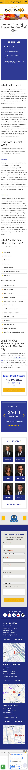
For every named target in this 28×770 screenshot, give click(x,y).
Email (6, 557)
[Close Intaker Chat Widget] (26, 751)
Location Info (18, 639)
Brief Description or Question (11, 587)
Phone (7, 565)
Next (24, 415)
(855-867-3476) (14, 383)
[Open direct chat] (24, 751)
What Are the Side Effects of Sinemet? (12, 56)
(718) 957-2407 (11, 715)
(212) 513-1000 (11, 674)
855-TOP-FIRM (14, 379)
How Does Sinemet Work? (11, 51)
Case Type (8, 550)
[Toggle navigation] (25, 2)
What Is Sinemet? (9, 47)
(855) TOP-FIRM (12, 635)
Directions (7, 639)
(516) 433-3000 (11, 632)
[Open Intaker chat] (11, 769)
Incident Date (7, 572)
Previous (4, 415)
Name (7, 543)
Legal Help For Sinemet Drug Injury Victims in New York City (14, 62)
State (4, 580)
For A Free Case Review (14, 390)
